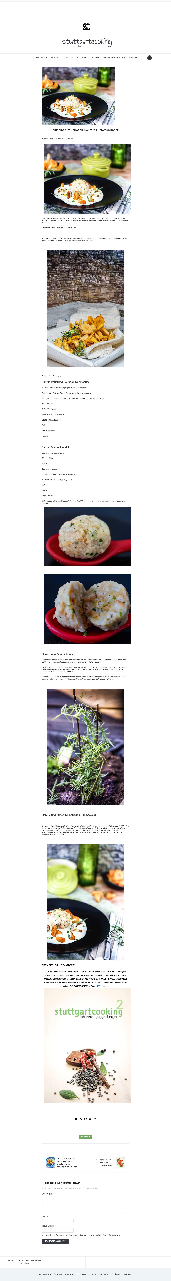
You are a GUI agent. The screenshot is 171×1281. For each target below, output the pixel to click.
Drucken (87, 1137)
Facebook (94, 58)
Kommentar (47, 1194)
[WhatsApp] (85, 1119)
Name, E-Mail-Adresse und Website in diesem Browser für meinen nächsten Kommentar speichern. (82, 1235)
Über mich (55, 58)
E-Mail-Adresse (49, 1226)
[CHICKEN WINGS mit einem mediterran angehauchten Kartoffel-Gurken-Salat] (50, 1162)
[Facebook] (76, 1119)
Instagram (82, 58)
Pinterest (68, 58)
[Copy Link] (95, 1119)
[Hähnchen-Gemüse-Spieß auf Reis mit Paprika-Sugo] (120, 1162)
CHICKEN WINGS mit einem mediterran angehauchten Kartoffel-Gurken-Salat (67, 1162)
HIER (98, 986)
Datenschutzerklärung (114, 58)
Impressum (133, 58)
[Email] (90, 1119)
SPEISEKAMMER (39, 58)
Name (45, 1217)
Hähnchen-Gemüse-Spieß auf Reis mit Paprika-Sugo (105, 1162)
